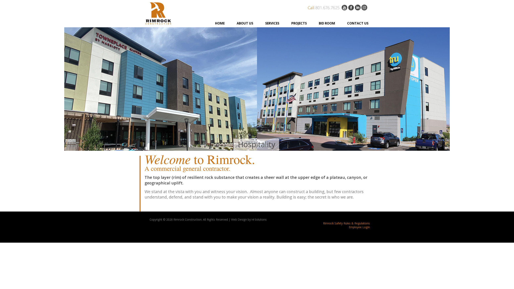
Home (220, 23)
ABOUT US (245, 23)
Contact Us (357, 23)
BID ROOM (327, 23)
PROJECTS (299, 23)
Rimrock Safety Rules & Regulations (346, 223)
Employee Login (359, 227)
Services (272, 23)
